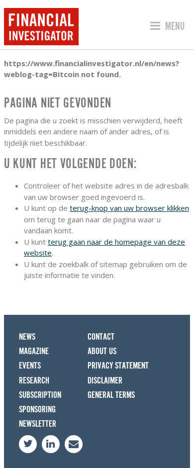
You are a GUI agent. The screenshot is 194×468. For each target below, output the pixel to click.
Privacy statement (118, 366)
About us (102, 351)
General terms (111, 395)
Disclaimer (105, 380)
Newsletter (37, 424)
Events (30, 366)
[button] (166, 26)
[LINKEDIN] (51, 444)
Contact (101, 337)
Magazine (34, 351)
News (27, 337)
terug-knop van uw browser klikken (129, 208)
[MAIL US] (74, 444)
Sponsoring (37, 409)
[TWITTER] (28, 444)
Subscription (40, 395)
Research (34, 380)
